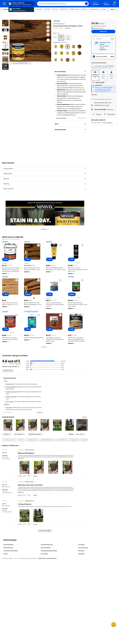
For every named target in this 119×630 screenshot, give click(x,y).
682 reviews (18, 363)
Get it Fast (47, 9)
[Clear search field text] (82, 3)
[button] (95, 3)
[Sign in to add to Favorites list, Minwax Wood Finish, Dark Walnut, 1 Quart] (48, 27)
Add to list (98, 114)
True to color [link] (9, 401)
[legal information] (105, 26)
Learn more (110, 109)
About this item (8, 163)
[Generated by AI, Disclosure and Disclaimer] (85, 118)
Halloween (39, 9)
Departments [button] (6, 9)
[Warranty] (85, 178)
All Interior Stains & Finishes (10, 550)
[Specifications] (85, 173)
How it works (103, 49)
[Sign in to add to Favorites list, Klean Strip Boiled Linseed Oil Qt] (38, 315)
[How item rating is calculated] (19, 366)
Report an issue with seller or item (102, 102)
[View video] (48, 34)
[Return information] (103, 28)
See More (44, 229)
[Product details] (85, 168)
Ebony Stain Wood (45, 547)
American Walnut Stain (47, 544)
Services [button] (17, 9)
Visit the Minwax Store (59, 23)
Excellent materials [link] (11, 392)
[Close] (32, 9)
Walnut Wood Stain (8, 544)
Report (35, 476)
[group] (61, 28)
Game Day (84, 9)
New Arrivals (64, 9)
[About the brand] (85, 188)
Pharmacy (55, 9)
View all (84, 417)
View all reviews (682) (45, 530)
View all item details (61, 118)
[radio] (55, 37)
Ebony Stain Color (8, 547)
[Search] (86, 3)
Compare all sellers (107, 122)
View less (39, 412)
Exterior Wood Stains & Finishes (49, 550)
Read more (21, 492)
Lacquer (5, 553)
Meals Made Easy (94, 9)
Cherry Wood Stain (83, 547)
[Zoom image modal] (48, 30)
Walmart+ (104, 9)
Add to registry (111, 114)
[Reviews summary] (63, 28)
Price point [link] (9, 407)
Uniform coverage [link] (11, 396)
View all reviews (7, 370)
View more (44, 347)
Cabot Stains (81, 553)
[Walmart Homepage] (4, 3)
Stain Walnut (81, 544)
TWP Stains (81, 550)
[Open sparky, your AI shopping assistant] (113, 624)
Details (107, 105)
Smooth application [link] (12, 387)
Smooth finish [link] (10, 384)
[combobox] (63, 3)
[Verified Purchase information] (34, 449)
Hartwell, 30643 (100, 82)
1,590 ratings (67, 28)
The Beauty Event (74, 9)
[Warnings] (85, 183)
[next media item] (48, 40)
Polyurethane (44, 553)
